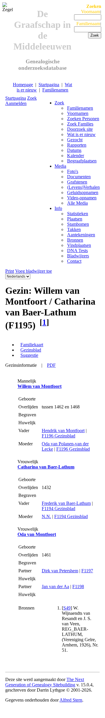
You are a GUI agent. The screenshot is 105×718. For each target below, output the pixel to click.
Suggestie (29, 355)
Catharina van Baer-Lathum (46, 466)
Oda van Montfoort (37, 534)
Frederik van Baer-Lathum (66, 503)
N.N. (46, 516)
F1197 (87, 570)
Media (60, 166)
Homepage (23, 84)
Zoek (32, 98)
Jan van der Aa (55, 586)
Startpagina (48, 84)
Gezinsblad (30, 349)
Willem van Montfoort (40, 386)
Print (9, 271)
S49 (67, 607)
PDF (51, 365)
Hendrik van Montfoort (63, 430)
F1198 (78, 586)
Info (58, 208)
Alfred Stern (71, 699)
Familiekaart (31, 344)
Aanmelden (16, 103)
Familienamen (55, 89)
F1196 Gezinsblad (58, 435)
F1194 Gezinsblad (58, 508)
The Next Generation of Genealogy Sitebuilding (44, 682)
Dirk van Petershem (60, 570)
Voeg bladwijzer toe (33, 271)
